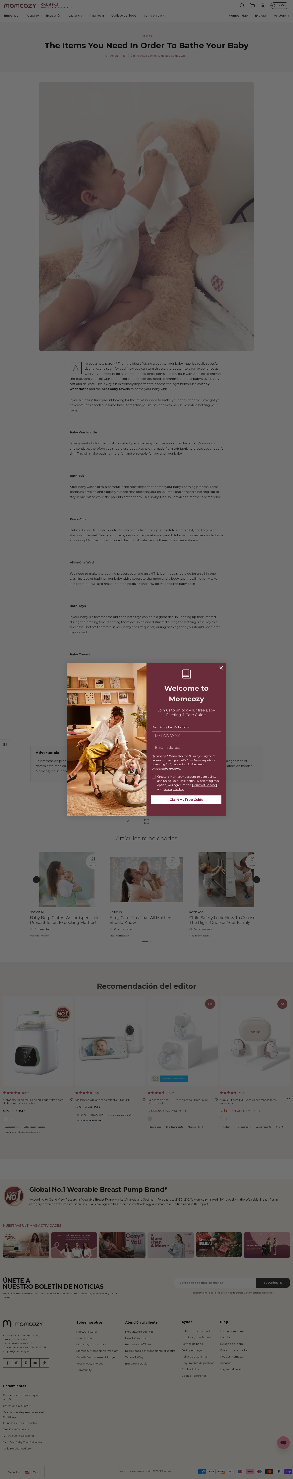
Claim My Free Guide (186, 800)
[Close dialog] (221, 667)
